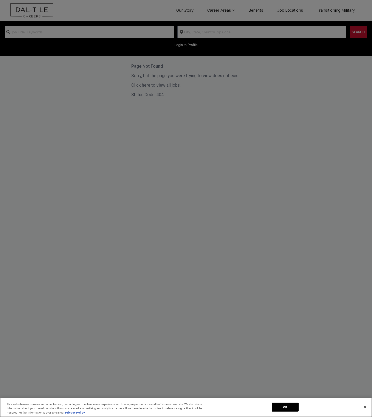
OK (285, 407)
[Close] (365, 407)
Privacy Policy (75, 412)
